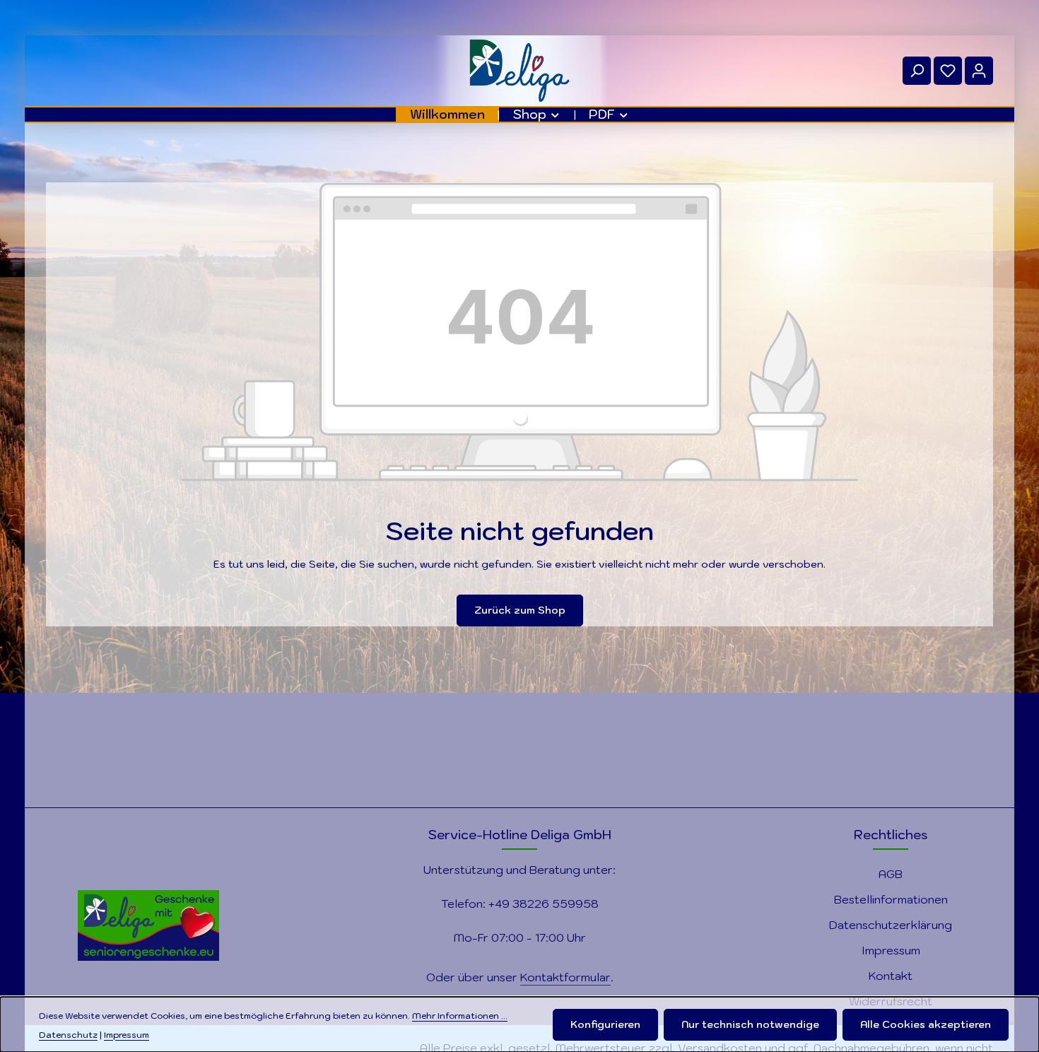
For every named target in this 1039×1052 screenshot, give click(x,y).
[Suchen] (917, 71)
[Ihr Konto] (979, 71)
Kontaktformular (565, 977)
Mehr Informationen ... (459, 1015)
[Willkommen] (447, 114)
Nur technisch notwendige (750, 1024)
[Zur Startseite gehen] (519, 70)
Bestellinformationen (891, 899)
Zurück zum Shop (519, 610)
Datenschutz (68, 1034)
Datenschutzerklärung (890, 925)
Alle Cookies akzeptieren (925, 1024)
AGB (891, 874)
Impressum (891, 950)
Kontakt (890, 976)
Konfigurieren (605, 1024)
